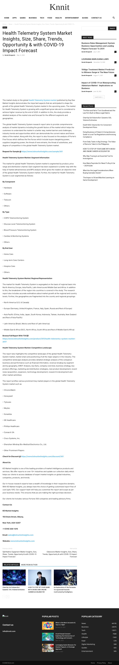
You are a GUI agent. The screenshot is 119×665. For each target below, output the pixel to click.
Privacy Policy (101, 663)
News (10, 24)
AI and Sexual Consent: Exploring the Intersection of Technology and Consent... (65, 636)
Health (58, 18)
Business (33, 18)
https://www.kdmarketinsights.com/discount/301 (42, 456)
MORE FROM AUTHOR (29, 565)
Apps (14, 18)
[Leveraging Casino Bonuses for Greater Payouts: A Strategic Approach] (48, 648)
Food (49, 18)
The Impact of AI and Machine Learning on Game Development (98, 179)
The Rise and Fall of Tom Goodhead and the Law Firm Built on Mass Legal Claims (99, 112)
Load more (98, 97)
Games (23, 18)
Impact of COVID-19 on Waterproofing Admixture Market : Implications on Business (99, 85)
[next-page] (7, 596)
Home (6, 18)
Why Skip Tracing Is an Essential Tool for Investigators (98, 157)
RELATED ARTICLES (11, 565)
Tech (42, 18)
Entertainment (72, 18)
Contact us (96, 18)
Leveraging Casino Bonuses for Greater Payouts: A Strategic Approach (66, 647)
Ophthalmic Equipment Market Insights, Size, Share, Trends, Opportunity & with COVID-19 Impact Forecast (20, 554)
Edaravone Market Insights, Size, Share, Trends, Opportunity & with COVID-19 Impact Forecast (59, 554)
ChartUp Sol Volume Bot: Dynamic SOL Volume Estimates (97, 119)
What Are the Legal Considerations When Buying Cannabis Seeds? (98, 171)
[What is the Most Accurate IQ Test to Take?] (48, 626)
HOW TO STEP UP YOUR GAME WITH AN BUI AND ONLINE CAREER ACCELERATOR (39, 589)
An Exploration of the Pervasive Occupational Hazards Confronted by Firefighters (65, 589)
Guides (85, 18)
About (110, 663)
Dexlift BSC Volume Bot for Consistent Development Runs (97, 126)
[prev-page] (4, 596)
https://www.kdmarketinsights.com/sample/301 (42, 151)
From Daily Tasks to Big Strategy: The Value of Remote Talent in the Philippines (99, 143)
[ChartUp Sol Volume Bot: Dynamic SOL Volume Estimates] (14, 577)
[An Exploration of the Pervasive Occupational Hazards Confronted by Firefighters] (65, 577)
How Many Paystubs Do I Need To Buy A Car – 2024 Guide (99, 164)
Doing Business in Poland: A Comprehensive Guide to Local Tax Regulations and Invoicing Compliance (99, 134)
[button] (113, 18)
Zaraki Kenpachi (10, 55)
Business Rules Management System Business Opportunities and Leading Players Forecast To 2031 (98, 46)
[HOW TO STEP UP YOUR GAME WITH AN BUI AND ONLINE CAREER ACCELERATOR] (39, 577)
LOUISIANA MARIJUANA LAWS (95, 59)
